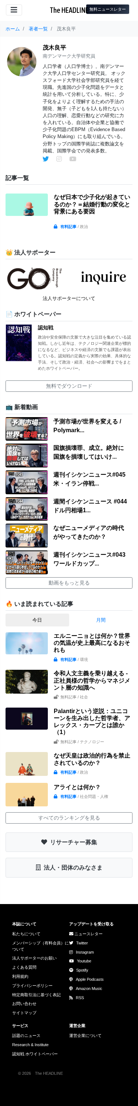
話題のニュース (26, 1035)
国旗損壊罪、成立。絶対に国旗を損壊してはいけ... (88, 452)
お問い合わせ (24, 1003)
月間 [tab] (101, 620)
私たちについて (26, 934)
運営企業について (85, 1035)
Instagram (85, 952)
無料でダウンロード (69, 386)
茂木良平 (54, 47)
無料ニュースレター (107, 9)
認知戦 (45, 327)
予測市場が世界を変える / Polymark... (87, 425)
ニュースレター (88, 934)
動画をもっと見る (69, 583)
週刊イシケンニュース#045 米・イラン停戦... (89, 479)
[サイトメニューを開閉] (14, 9)
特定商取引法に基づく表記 (36, 995)
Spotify (82, 970)
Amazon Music (89, 988)
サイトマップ (24, 1013)
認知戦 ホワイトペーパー (35, 1054)
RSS (80, 997)
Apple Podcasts (90, 979)
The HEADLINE (69, 10)
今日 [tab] (37, 620)
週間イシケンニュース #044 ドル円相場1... (90, 505)
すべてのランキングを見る (69, 818)
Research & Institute (30, 1044)
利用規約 (20, 976)
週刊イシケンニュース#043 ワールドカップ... (89, 559)
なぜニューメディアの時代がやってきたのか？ (88, 532)
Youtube (84, 961)
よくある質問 (24, 967)
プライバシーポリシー (32, 985)
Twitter (82, 943)
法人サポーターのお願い (34, 958)
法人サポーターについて (69, 298)
